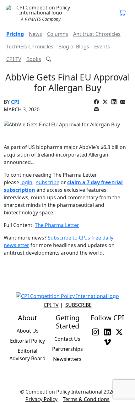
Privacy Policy (41, 399)
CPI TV (13, 59)
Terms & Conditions (86, 399)
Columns (57, 33)
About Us (28, 330)
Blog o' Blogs (73, 46)
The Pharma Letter (57, 225)
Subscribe (78, 304)
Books (33, 59)
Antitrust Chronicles (97, 33)
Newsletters (67, 359)
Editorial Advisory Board (27, 354)
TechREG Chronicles (29, 46)
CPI (15, 101)
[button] (122, 13)
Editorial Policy (27, 340)
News (35, 33)
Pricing (15, 33)
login (26, 182)
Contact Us (67, 338)
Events (102, 46)
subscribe (47, 182)
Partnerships (67, 348)
